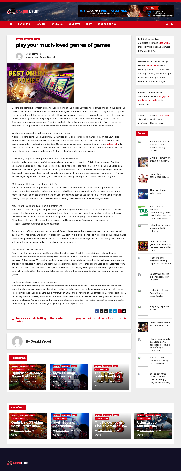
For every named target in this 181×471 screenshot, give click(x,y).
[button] (167, 24)
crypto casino (163, 115)
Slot (89, 24)
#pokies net (49, 57)
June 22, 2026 (147, 431)
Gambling (57, 24)
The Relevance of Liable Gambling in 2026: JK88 (108, 376)
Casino (41, 24)
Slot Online (164, 43)
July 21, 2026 (62, 431)
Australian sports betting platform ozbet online (40, 320)
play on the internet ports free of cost (99, 318)
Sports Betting (107, 24)
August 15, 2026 (22, 431)
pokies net (112, 144)
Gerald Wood (35, 54)
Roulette (74, 24)
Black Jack (24, 24)
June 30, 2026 (105, 431)
